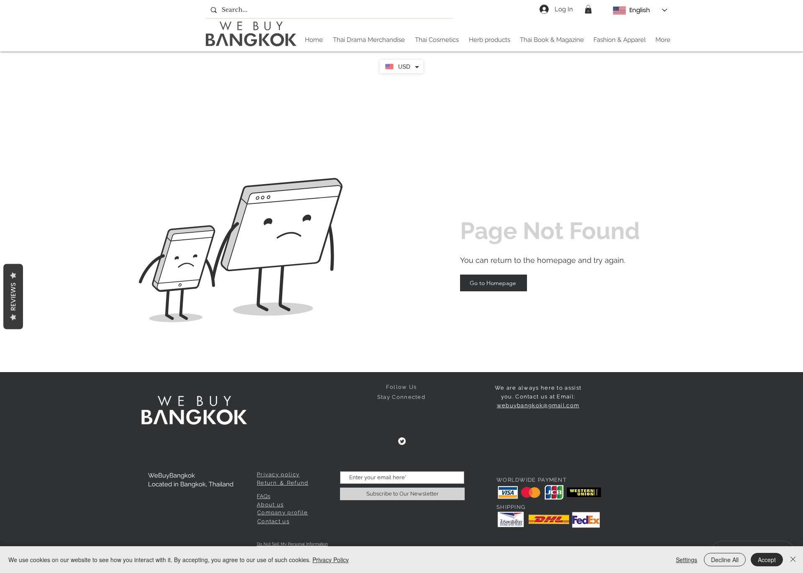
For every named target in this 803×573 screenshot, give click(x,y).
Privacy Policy (330, 559)
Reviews (13, 296)
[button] (588, 9)
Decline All (725, 559)
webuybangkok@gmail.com (538, 405)
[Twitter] (402, 441)
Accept (767, 559)
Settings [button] (686, 559)
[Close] (793, 559)
